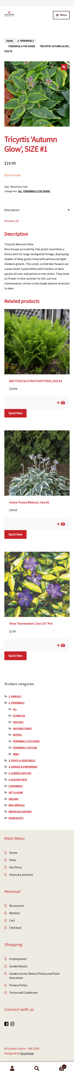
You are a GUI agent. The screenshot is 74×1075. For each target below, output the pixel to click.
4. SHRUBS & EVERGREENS (23, 766)
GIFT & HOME (16, 792)
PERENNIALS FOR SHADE (21, 46)
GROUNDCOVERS (22, 728)
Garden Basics (18, 966)
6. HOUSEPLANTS (18, 779)
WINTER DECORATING (20, 811)
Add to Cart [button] (63, 402)
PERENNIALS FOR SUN (25, 747)
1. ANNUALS (15, 696)
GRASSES (18, 722)
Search (37, 1068)
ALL (20, 191)
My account (16, 906)
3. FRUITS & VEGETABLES (22, 760)
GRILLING (13, 799)
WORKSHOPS (16, 818)
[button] (64, 67)
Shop (12, 860)
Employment (18, 959)
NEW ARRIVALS (17, 805)
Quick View (15, 413)
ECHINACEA (19, 715)
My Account (12, 1068)
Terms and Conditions (23, 992)
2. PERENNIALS (25, 40)
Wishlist (14, 913)
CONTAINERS (16, 786)
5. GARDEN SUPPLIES (20, 773)
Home (9, 40)
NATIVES (17, 734)
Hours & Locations (21, 874)
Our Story (15, 867)
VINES (16, 754)
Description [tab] (12, 210)
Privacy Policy (18, 985)
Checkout (15, 927)
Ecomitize (27, 1053)
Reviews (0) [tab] (11, 221)
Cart (12, 920)
